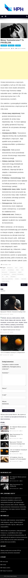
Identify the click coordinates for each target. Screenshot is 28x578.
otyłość (20, 272)
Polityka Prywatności (7, 570)
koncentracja (11, 269)
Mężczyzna (11, 45)
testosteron (13, 276)
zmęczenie (23, 278)
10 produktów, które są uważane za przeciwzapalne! (18, 458)
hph (13, 48)
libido (17, 269)
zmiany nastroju (5, 281)
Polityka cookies (6, 567)
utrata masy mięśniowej (7, 278)
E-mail (4, 395)
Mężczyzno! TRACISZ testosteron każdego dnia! (5, 284)
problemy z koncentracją (17, 274)
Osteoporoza (13, 272)
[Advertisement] (14, 65)
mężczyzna (4, 272)
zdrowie (17, 278)
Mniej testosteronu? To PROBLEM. (16, 435)
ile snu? (3, 269)
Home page (5, 561)
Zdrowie (18, 45)
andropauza (10, 267)
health (21, 267)
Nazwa (4, 388)
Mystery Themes (20, 576)
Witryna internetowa (5, 402)
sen (2, 276)
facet (16, 267)
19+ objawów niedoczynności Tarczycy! (24, 284)
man (22, 269)
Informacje (3, 45)
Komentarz (5, 372)
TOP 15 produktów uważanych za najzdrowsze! (13, 352)
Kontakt (4, 564)
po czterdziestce (5, 274)
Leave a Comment (21, 48)
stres (7, 276)
